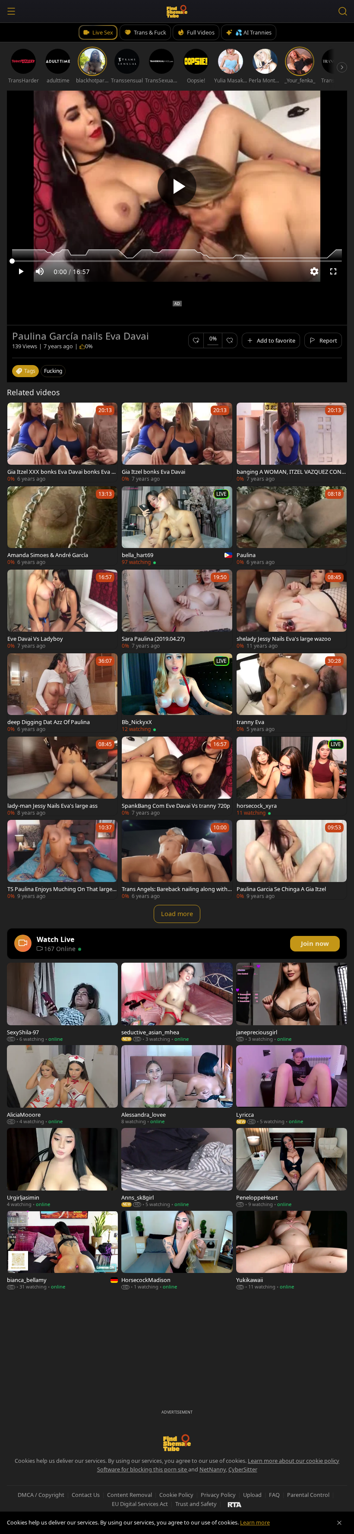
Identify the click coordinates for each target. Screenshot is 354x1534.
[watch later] (18, 413)
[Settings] (314, 271)
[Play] (177, 186)
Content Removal (129, 1495)
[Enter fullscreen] (333, 271)
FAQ (274, 1495)
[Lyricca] (291, 1085)
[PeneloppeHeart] (291, 1167)
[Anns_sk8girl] (176, 1167)
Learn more (255, 1522)
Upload (252, 1495)
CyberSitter (242, 1469)
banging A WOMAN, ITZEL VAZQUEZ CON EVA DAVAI (291, 471)
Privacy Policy (218, 1495)
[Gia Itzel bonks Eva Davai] (177, 442)
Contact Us (86, 1495)
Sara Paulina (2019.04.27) (153, 638)
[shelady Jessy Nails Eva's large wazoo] (292, 609)
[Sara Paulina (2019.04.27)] (177, 609)
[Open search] (343, 11)
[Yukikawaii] (291, 1250)
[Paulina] (292, 525)
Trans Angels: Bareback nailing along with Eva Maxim (177, 888)
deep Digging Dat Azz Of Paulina (48, 721)
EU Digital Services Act (140, 1504)
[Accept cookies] (339, 1523)
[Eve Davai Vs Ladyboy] (62, 609)
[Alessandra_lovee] (176, 1085)
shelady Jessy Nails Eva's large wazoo (284, 638)
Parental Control (308, 1495)
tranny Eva (250, 721)
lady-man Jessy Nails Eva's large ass (52, 805)
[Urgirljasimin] (62, 1167)
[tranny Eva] (292, 692)
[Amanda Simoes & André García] (62, 525)
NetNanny (212, 1469)
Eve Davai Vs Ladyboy (35, 638)
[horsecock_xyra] (292, 776)
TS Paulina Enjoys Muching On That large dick (62, 888)
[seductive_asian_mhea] (176, 1002)
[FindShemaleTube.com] (177, 11)
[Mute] (39, 271)
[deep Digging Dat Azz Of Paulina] (62, 692)
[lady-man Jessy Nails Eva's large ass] (62, 776)
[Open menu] (11, 11)
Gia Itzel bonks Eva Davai (153, 471)
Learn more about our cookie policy (293, 1461)
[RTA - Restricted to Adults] (235, 1504)
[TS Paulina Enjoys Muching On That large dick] (62, 859)
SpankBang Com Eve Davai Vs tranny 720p (176, 805)
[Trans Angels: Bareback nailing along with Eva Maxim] (177, 859)
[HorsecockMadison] (176, 1250)
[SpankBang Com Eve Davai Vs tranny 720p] (177, 776)
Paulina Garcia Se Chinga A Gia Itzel (281, 888)
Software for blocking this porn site (142, 1469)
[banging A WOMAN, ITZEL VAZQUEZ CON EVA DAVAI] (292, 442)
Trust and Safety (196, 1504)
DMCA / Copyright (41, 1495)
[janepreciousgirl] (291, 1002)
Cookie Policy (176, 1495)
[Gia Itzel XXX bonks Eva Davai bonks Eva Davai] (62, 442)
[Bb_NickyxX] (177, 692)
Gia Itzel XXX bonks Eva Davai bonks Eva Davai (61, 471)
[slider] (177, 261)
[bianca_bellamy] (62, 1250)
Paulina (246, 554)
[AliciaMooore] (62, 1085)
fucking (53, 371)
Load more (177, 914)
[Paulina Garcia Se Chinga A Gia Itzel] (292, 859)
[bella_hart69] (177, 525)
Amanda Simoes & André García (47, 554)
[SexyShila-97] (62, 1002)
